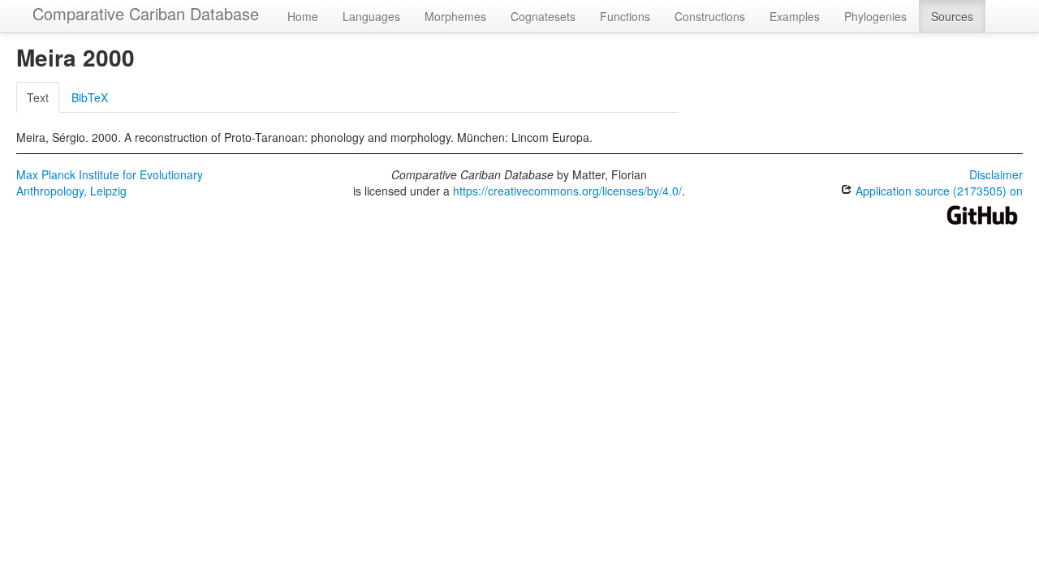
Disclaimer (996, 174)
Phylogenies (875, 16)
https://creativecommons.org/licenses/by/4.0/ (567, 190)
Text (38, 97)
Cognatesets (543, 16)
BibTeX (89, 97)
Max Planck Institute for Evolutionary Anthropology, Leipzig (109, 182)
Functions (625, 16)
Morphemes (455, 16)
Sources (952, 16)
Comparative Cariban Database (145, 13)
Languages (371, 16)
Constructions (710, 16)
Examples (795, 16)
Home (302, 16)
